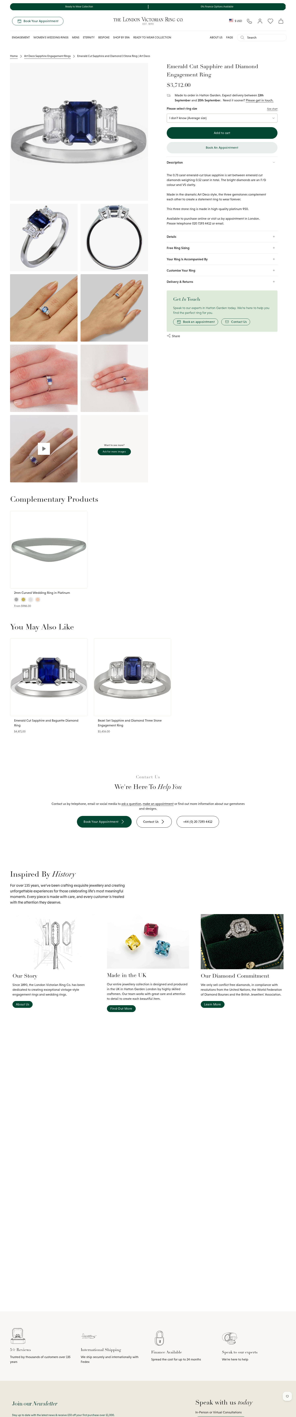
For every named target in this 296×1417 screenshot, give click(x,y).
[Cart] (281, 21)
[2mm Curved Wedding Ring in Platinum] (48, 549)
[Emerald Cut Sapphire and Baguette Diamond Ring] (48, 677)
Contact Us (239, 321)
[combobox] (265, 37)
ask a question (131, 803)
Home (14, 56)
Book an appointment (199, 321)
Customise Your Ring (181, 270)
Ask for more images (114, 451)
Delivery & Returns (180, 281)
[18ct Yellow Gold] (23, 599)
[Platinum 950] (16, 599)
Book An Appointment (222, 147)
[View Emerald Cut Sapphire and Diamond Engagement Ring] (44, 448)
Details (171, 236)
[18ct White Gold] (30, 599)
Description (175, 162)
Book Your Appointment (41, 21)
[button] (21, 37)
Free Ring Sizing (178, 248)
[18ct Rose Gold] (37, 599)
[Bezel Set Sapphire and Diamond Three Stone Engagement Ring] (132, 677)
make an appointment (158, 803)
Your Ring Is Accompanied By (187, 259)
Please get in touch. (259, 100)
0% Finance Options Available (217, 6)
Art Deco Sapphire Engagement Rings (47, 56)
